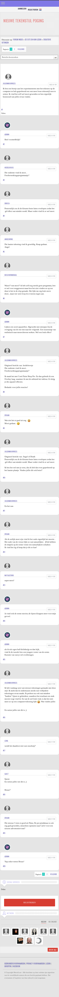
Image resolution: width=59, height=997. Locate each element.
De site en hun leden (33, 39)
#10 (4, 477)
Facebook (16, 966)
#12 (4, 552)
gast (7, 774)
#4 (4, 216)
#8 (4, 392)
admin (7, 134)
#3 (4, 180)
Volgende (21, 49)
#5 (4, 251)
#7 (4, 337)
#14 (4, 621)
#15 (4, 659)
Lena (6, 740)
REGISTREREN (29, 903)
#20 (4, 866)
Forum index (18, 39)
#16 (4, 717)
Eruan (7, 415)
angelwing (9, 239)
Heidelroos (9, 167)
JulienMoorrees (9, 83)
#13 (4, 585)
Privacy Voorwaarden (35, 963)
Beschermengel (11, 275)
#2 (4, 144)
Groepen (7, 966)
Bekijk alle (53, 950)
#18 (4, 794)
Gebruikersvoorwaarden (14, 963)
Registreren (33, 9)
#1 (2, 109)
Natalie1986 (9, 575)
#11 (4, 511)
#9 (4, 428)
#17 (4, 750)
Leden (48, 963)
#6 (4, 298)
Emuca (7, 203)
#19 (4, 833)
